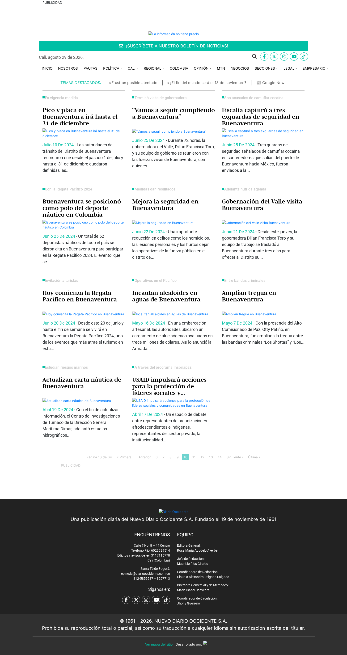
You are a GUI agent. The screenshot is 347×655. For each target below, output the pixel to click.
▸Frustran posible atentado (133, 82)
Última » (254, 457)
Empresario (314, 68)
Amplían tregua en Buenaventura (249, 296)
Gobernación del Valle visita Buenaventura (262, 205)
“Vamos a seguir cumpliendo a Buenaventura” (173, 113)
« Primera (124, 457)
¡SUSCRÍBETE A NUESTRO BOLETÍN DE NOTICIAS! (176, 45)
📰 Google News (271, 82)
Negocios (240, 68)
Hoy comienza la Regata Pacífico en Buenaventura (79, 296)
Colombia (179, 68)
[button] (174, 56)
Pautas (90, 68)
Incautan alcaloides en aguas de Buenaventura (166, 296)
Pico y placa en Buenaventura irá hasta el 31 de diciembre (80, 116)
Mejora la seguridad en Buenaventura (165, 205)
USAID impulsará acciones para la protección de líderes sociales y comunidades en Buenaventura (169, 393)
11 (194, 457)
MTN (221, 68)
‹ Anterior (143, 457)
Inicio (47, 68)
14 (220, 457)
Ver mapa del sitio (159, 644)
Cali (131, 68)
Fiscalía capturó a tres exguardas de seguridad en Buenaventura (260, 116)
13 (211, 457)
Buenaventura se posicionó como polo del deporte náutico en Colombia (81, 208)
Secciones (265, 68)
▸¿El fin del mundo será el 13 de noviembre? (207, 82)
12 (202, 457)
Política (111, 68)
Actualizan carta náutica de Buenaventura (81, 383)
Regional (152, 68)
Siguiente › (235, 457)
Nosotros (68, 68)
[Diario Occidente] (173, 33)
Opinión (201, 68)
